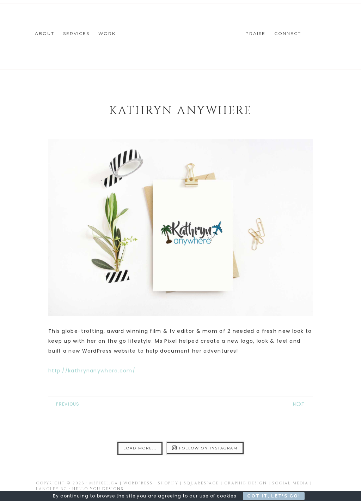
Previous (67, 404)
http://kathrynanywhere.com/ (91, 370)
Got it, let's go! (273, 496)
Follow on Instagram (208, 448)
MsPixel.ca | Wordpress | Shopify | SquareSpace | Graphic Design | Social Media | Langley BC (180, 35)
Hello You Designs (98, 488)
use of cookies (218, 496)
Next (299, 404)
